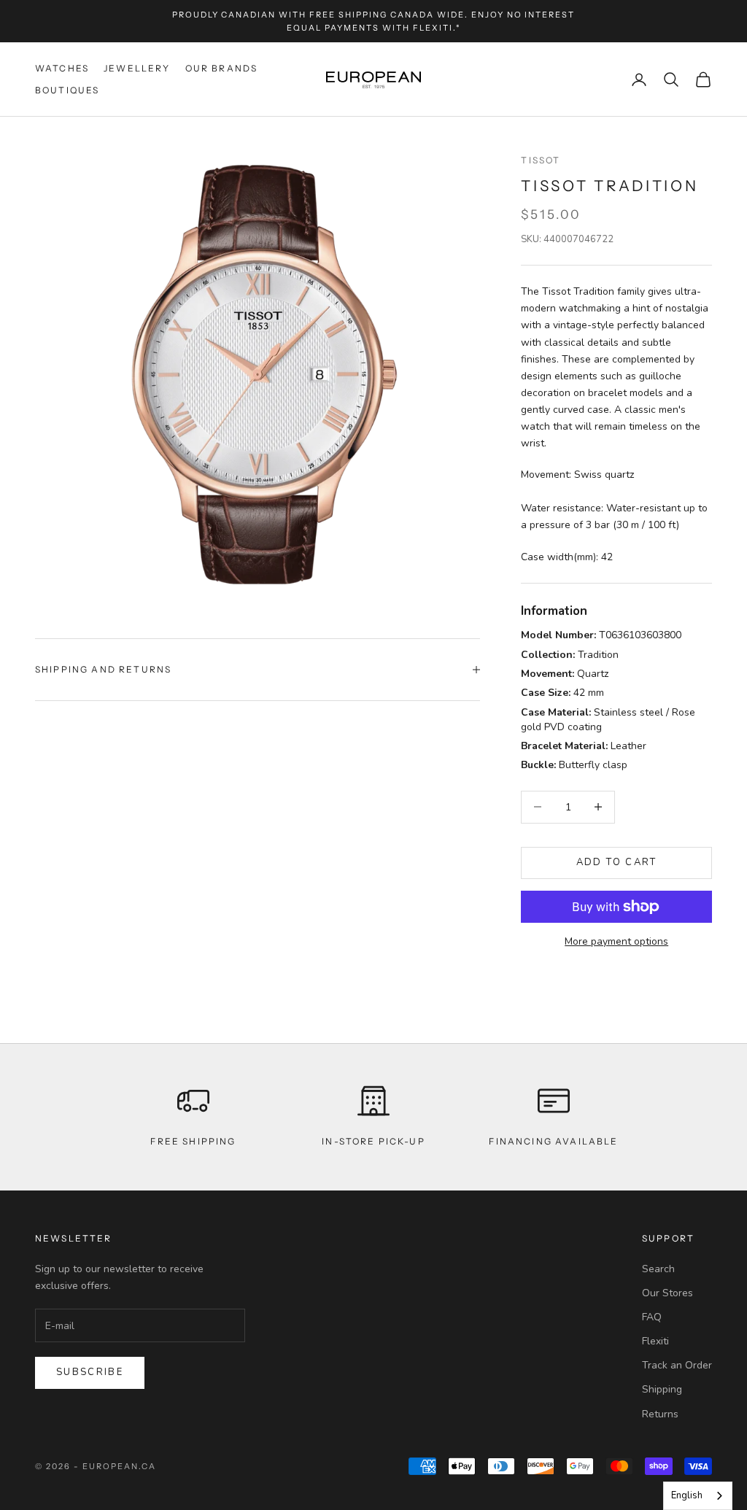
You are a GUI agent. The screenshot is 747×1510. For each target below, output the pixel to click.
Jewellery (137, 68)
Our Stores (667, 1293)
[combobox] (697, 1496)
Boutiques (67, 90)
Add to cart (616, 862)
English (687, 1495)
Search (658, 1269)
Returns (660, 1414)
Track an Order (677, 1365)
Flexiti (655, 1341)
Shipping (662, 1389)
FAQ (652, 1317)
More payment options (616, 941)
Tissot (540, 160)
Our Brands (221, 68)
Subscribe (89, 1372)
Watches (62, 68)
